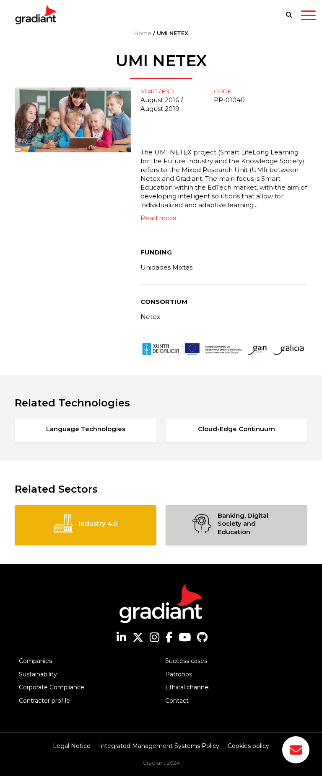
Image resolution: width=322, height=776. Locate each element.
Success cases (186, 661)
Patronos (178, 674)
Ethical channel (187, 687)
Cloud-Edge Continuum (236, 429)
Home (142, 33)
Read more (158, 218)
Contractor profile (44, 700)
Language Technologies (85, 429)
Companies (35, 661)
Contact (177, 700)
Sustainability (38, 674)
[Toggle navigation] (308, 16)
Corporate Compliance (51, 687)
